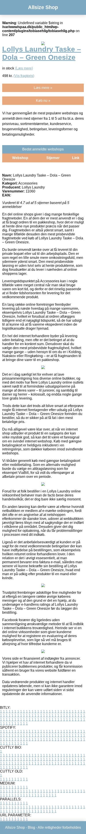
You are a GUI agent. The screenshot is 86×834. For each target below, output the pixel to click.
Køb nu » (43, 100)
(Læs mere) (24, 68)
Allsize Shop (43, 7)
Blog (31, 827)
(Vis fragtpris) (23, 76)
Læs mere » (43, 88)
